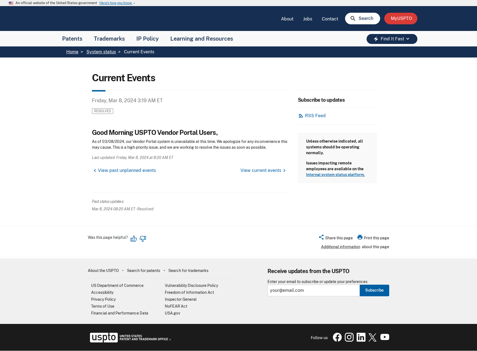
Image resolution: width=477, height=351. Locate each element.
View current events (260, 170)
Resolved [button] (102, 111)
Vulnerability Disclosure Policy (191, 285)
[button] (335, 239)
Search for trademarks (188, 270)
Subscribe (374, 290)
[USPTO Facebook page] (336, 340)
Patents (72, 38)
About (287, 19)
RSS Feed (315, 115)
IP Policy (147, 38)
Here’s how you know (117, 3)
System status (101, 51)
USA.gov (172, 313)
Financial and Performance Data (119, 313)
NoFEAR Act (176, 306)
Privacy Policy (103, 299)
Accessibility (102, 292)
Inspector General (181, 299)
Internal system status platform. (335, 174)
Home (72, 51)
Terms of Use (102, 306)
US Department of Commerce (117, 285)
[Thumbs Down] (142, 238)
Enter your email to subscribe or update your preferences (317, 282)
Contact (330, 19)
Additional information (340, 247)
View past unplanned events (127, 170)
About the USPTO (103, 270)
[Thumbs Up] (134, 238)
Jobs (307, 19)
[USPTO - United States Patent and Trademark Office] (129, 341)
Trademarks (109, 38)
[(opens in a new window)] (348, 340)
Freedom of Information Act (189, 292)
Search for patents (143, 270)
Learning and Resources (201, 38)
